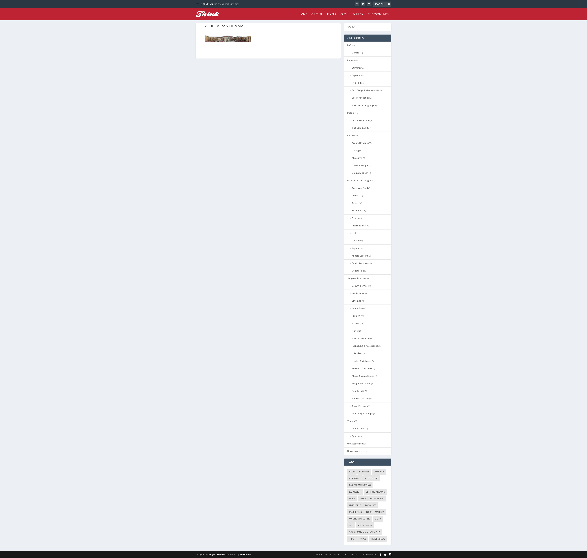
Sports (355, 436)
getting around (375, 491)
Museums (357, 157)
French (355, 218)
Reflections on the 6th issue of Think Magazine (237, 3)
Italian (355, 240)
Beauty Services (360, 285)
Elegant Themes (217, 554)
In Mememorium (361, 120)
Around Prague (360, 142)
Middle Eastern (360, 255)
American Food (360, 188)
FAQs (350, 45)
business (364, 471)
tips (351, 538)
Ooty (378, 518)
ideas (350, 60)
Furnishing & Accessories (365, 345)
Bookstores (358, 293)
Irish (354, 233)
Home (303, 14)
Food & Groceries (361, 338)
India (363, 498)
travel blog (378, 538)
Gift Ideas (357, 353)
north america (375, 511)
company (379, 471)
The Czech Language (363, 105)
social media (365, 525)
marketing (355, 511)
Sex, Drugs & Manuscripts (365, 90)
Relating (356, 82)
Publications (358, 428)
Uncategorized (355, 451)
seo (351, 525)
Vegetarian (358, 270)
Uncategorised (355, 443)
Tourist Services (360, 398)
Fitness (355, 323)
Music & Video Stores (363, 375)
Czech (344, 14)
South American (360, 263)
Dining (355, 150)
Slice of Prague (360, 97)
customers (371, 478)
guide (352, 498)
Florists (356, 330)
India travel (377, 498)
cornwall (355, 478)
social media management (364, 532)
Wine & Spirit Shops (362, 413)
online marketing (359, 518)
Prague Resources (361, 383)
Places (331, 14)
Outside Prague (360, 165)
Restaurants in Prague (359, 180)
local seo (371, 505)
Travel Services (360, 406)
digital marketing (360, 485)
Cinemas (356, 300)
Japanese (357, 248)
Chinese (356, 195)
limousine (355, 505)
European (357, 210)
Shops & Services (356, 278)
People (350, 112)
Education (357, 308)
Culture (317, 14)
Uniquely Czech (360, 172)
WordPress (245, 554)
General (356, 52)
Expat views (358, 75)
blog (352, 471)
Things (351, 421)
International (359, 225)
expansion (355, 491)
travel (362, 538)
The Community (378, 14)
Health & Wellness (361, 361)
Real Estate (358, 390)
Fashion (358, 14)
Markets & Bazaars (362, 368)
